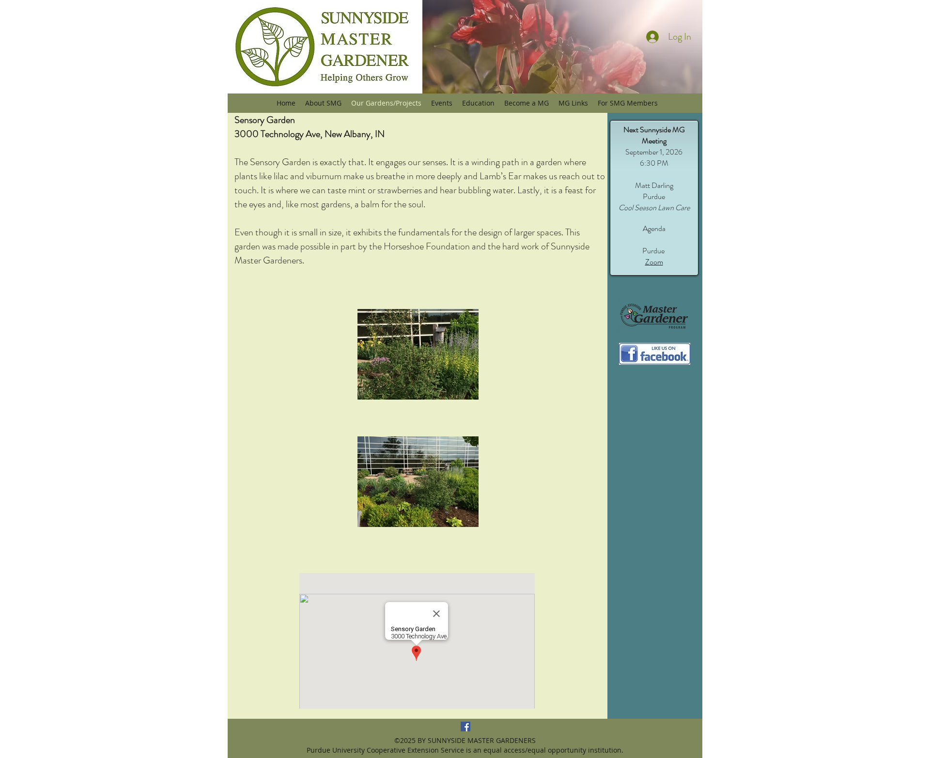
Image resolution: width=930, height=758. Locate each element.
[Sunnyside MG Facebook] (465, 726)
